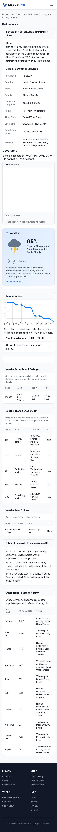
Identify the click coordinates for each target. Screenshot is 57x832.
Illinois (43, 14)
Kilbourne (9, 725)
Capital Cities (8, 784)
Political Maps (37, 780)
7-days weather (38, 145)
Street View (8, 805)
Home (5, 14)
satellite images (38, 222)
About (34, 797)
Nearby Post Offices (17, 510)
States (5, 780)
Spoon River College (20, 397)
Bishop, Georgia (14, 573)
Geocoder (7, 801)
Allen (7, 679)
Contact (34, 810)
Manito (8, 649)
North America (17, 14)
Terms (34, 801)
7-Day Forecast (14, 281)
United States (31, 14)
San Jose (9, 665)
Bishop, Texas (13, 562)
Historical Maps (38, 784)
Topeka (8, 749)
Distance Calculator (11, 797)
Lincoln (18, 455)
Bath (7, 693)
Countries (7, 776)
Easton (8, 709)
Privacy (34, 805)
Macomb (19, 484)
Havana (8, 621)
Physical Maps (38, 776)
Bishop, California (15, 551)
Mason (9, 50)
